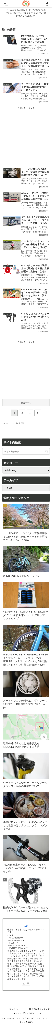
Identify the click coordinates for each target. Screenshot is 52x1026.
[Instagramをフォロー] (28, 984)
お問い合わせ (14, 1008)
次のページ (26, 402)
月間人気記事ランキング (38, 1008)
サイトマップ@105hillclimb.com (26, 1013)
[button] (46, 451)
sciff (26, 926)
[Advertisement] (26, 136)
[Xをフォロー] (24, 984)
